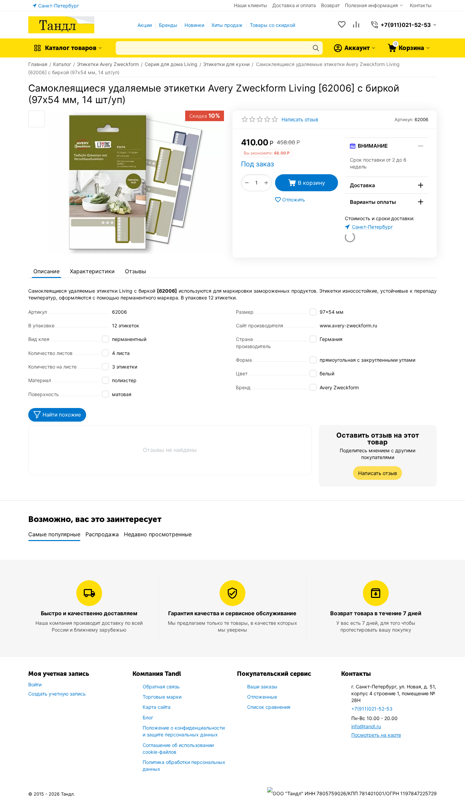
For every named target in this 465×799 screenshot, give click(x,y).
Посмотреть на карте (376, 735)
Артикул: (404, 119)
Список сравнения (268, 707)
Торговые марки (162, 697)
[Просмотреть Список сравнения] (356, 25)
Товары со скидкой (272, 25)
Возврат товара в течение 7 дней (375, 613)
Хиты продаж (227, 25)
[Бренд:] (337, 141)
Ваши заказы (262, 686)
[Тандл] (61, 24)
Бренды (168, 25)
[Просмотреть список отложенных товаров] (341, 25)
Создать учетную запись (57, 694)
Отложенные (262, 697)
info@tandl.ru (366, 726)
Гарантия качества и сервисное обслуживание (232, 613)
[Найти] (316, 48)
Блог (148, 717)
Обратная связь (161, 686)
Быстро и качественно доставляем (89, 613)
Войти (35, 684)
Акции (145, 25)
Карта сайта (157, 707)
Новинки (194, 25)
